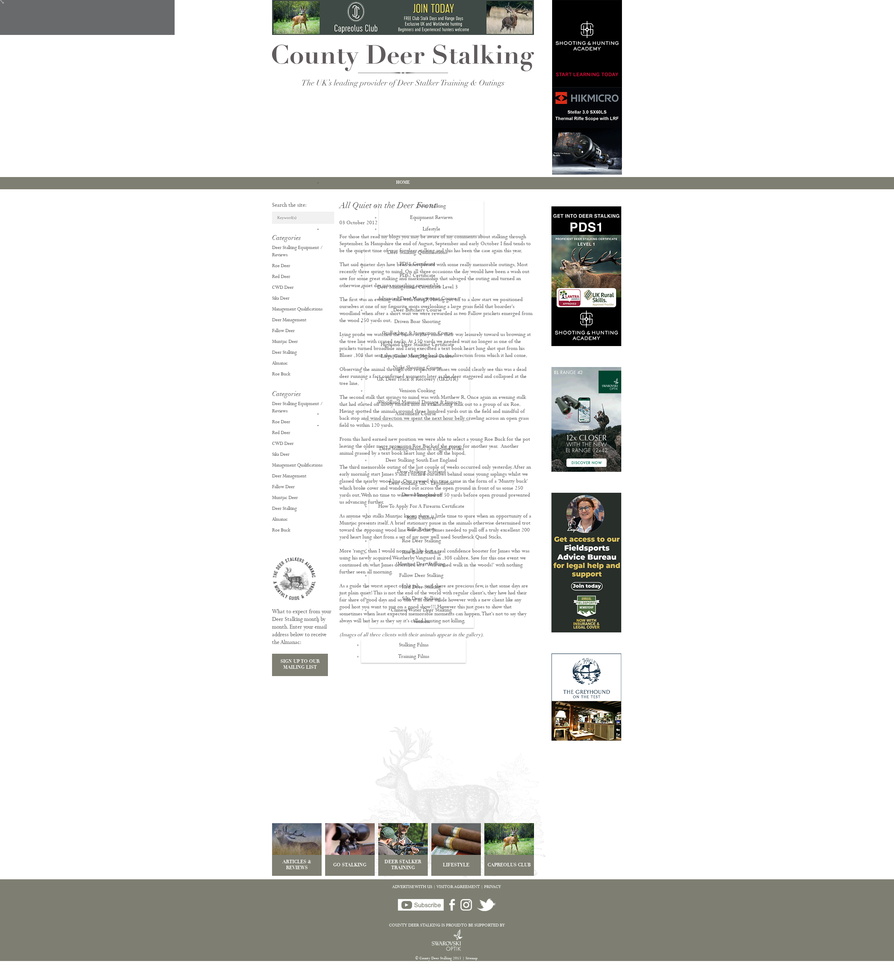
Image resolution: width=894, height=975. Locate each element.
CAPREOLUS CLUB (509, 865)
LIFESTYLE (456, 865)
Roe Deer (281, 266)
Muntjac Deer (285, 342)
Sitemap (472, 958)
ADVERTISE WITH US (412, 887)
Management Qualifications (297, 309)
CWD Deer (283, 288)
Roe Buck (281, 374)
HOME (403, 183)
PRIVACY (492, 887)
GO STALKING (349, 865)
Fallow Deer (283, 331)
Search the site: (289, 206)
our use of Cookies (130, 971)
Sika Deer (281, 298)
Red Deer (281, 277)
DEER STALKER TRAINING (402, 865)
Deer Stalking (284, 352)
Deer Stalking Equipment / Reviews (297, 251)
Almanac (280, 363)
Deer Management (289, 320)
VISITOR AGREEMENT (458, 887)
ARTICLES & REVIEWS (297, 865)
